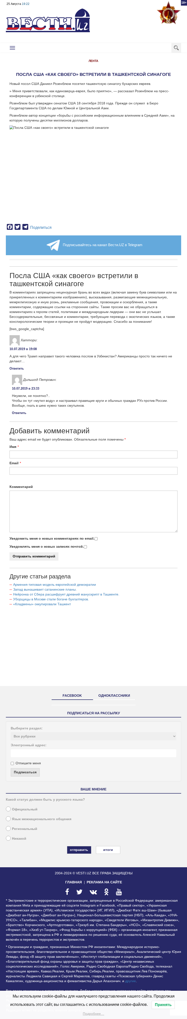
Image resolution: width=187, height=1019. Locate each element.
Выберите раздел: (27, 728)
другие (130, 981)
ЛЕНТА (93, 61)
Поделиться (41, 227)
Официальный (24, 809)
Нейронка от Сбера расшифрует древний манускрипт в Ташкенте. (66, 594)
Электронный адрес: (29, 745)
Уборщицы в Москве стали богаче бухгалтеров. (51, 599)
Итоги (108, 850)
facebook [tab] (72, 695)
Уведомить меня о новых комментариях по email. (51, 538)
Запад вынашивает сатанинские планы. (45, 589)
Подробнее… (93, 1014)
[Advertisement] (93, 648)
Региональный (24, 829)
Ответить (16, 368)
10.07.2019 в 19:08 (23, 349)
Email (14, 463)
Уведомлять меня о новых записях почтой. (46, 546)
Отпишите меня (28, 763)
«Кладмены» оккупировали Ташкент (42, 604)
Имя (12, 447)
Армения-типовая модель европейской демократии (54, 584)
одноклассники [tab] (114, 695)
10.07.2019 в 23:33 (25, 388)
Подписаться (25, 772)
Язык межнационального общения (41, 819)
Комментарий (21, 487)
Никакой (19, 838)
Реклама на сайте (104, 882)
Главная (73, 882)
